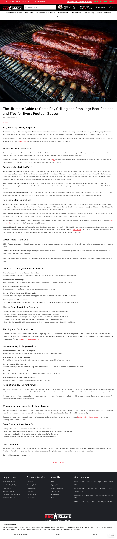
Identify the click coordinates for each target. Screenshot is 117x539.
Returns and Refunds (56, 488)
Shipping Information (57, 485)
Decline (95, 534)
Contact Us (30, 481)
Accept (58, 534)
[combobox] (41, 7)
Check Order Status (9, 481)
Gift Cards (30, 491)
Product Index (31, 497)
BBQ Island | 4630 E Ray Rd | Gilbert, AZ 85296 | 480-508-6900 (93, 502)
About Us (53, 481)
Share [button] (6, 122)
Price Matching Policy (9, 485)
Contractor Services (9, 497)
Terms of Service (55, 491)
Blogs (52, 497)
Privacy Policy (77, 529)
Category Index (31, 494)
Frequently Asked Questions (11, 494)
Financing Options (32, 485)
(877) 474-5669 (69, 8)
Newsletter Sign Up (8, 491)
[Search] (25, 7)
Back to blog (59, 462)
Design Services (31, 488)
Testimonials (7, 488)
